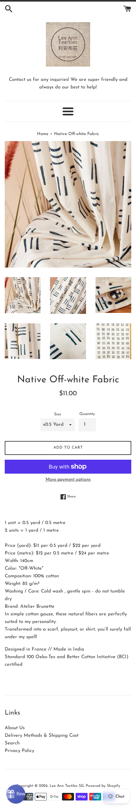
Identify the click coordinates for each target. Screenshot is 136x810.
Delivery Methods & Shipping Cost (41, 735)
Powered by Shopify (103, 786)
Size (57, 414)
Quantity (87, 414)
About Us (15, 728)
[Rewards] (15, 794)
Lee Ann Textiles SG (67, 786)
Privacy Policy (19, 750)
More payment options (68, 479)
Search (12, 743)
